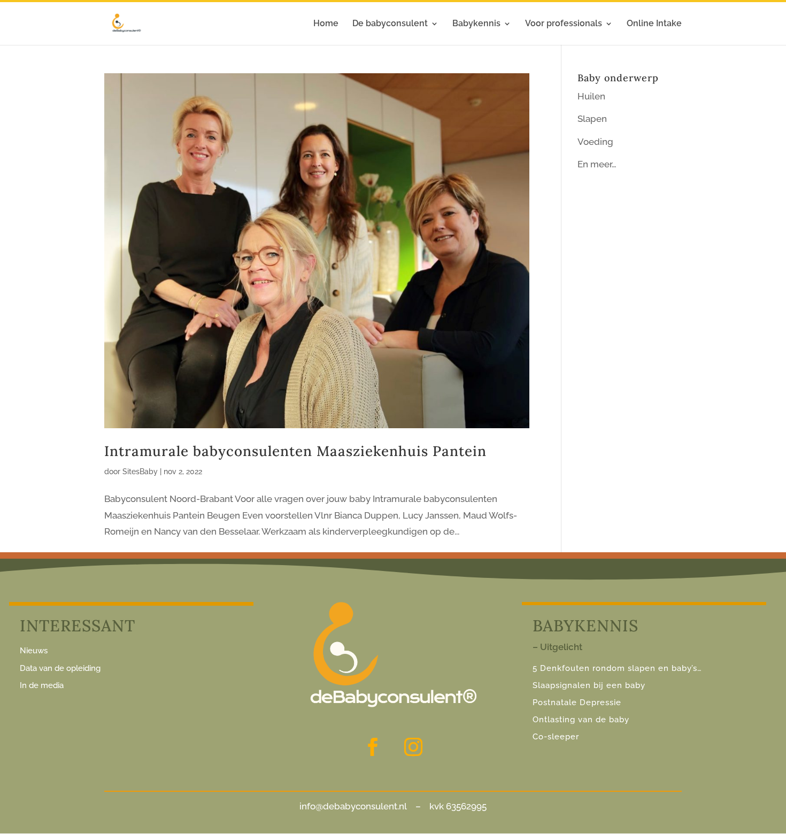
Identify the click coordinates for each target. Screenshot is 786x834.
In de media (42, 685)
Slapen (592, 118)
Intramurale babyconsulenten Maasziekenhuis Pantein (295, 451)
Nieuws (34, 650)
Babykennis (476, 24)
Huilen (591, 96)
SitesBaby (140, 471)
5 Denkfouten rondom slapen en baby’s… (619, 668)
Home (325, 24)
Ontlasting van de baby (581, 719)
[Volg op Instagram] (413, 747)
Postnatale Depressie (577, 702)
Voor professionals (563, 24)
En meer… (597, 164)
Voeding (595, 141)
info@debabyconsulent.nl (353, 806)
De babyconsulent (390, 24)
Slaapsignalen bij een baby (589, 685)
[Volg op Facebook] (373, 747)
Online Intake (654, 24)
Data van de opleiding (60, 668)
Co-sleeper (556, 737)
